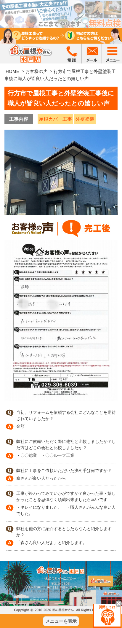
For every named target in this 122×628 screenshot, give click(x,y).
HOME (12, 71)
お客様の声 (36, 71)
